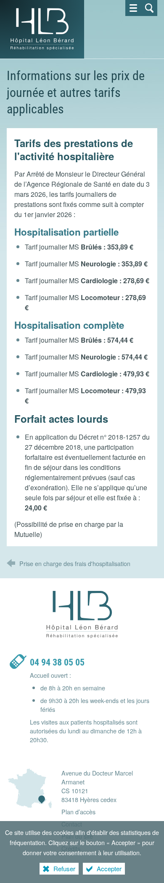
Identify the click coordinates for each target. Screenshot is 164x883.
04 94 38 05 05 (57, 662)
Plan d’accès (78, 811)
